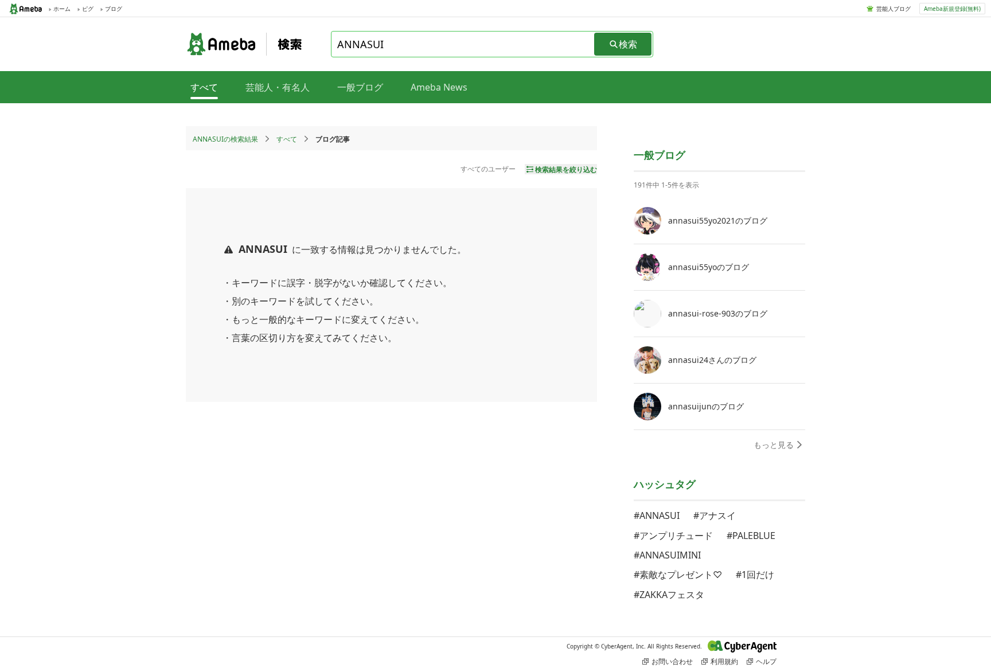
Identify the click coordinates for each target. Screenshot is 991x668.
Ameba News (439, 87)
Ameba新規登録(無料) (952, 9)
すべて (286, 139)
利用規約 (724, 661)
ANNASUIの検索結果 (225, 139)
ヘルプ (766, 661)
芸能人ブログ (893, 9)
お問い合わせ (672, 661)
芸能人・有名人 (277, 87)
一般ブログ (360, 87)
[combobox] (463, 44)
